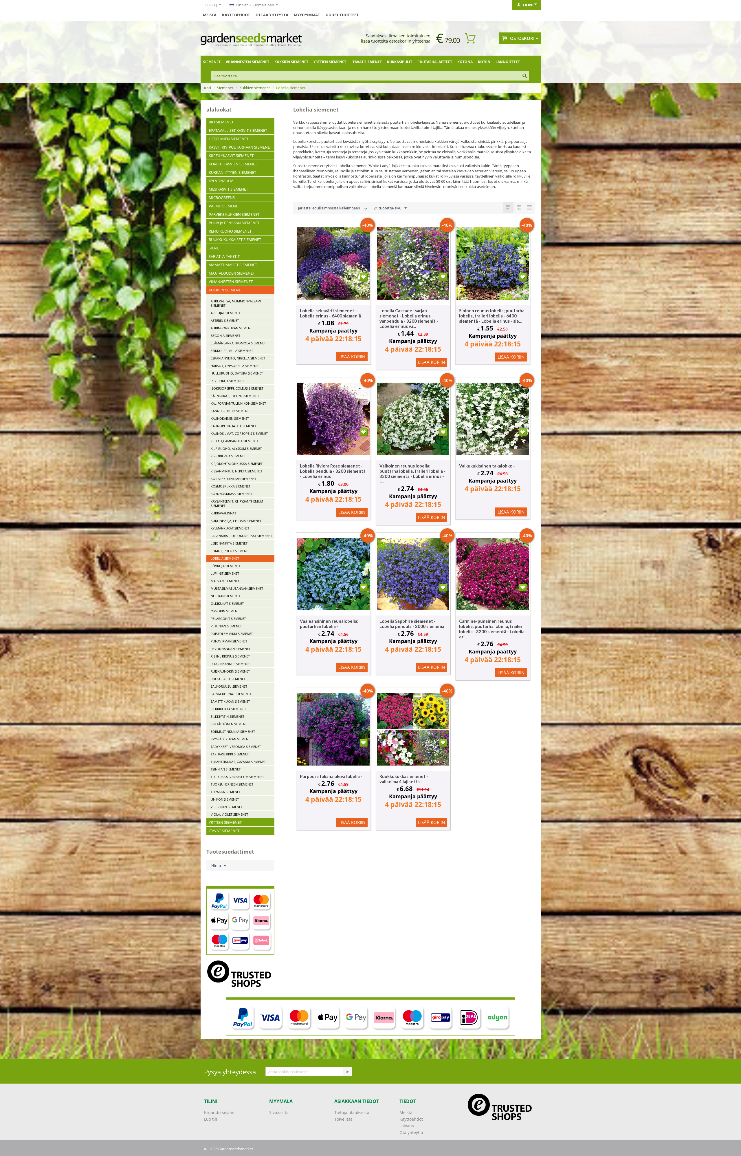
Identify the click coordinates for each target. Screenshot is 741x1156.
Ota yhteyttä (411, 1132)
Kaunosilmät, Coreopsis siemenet (239, 433)
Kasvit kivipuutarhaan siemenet (240, 147)
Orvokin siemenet (226, 611)
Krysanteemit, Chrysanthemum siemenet (237, 503)
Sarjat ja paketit (224, 256)
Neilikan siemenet (225, 596)
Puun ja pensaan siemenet (234, 222)
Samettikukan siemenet (230, 701)
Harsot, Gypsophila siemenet (235, 366)
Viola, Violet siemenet (229, 814)
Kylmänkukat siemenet (230, 528)
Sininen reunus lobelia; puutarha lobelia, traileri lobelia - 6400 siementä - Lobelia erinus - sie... (491, 316)
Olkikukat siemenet (227, 603)
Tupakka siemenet (226, 792)
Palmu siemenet (224, 206)
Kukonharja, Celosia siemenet (236, 520)
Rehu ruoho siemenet (230, 231)
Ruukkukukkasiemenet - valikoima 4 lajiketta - (403, 779)
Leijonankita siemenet (229, 543)
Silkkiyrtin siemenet (227, 716)
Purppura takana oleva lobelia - (331, 776)
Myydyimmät (307, 14)
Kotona (465, 61)
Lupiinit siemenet (225, 573)
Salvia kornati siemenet (231, 694)
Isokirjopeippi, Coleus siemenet (237, 388)
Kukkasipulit (399, 61)
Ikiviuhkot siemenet (227, 381)
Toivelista (343, 1119)
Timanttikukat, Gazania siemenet (238, 761)
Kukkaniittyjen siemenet (232, 172)
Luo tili (210, 1119)
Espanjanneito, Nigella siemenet (238, 358)
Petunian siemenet (226, 626)
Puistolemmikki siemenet (232, 633)
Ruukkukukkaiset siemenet (235, 239)
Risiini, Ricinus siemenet (230, 656)
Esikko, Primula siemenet (232, 350)
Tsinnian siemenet (226, 769)
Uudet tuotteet (342, 14)
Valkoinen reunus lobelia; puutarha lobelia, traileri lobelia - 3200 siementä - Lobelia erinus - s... (412, 473)
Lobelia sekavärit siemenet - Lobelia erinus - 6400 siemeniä (330, 313)
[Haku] (525, 76)
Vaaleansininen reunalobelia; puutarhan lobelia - (329, 623)
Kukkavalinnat (223, 513)
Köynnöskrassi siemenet (231, 494)
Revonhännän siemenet (230, 649)
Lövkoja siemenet (225, 566)
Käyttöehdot (236, 14)
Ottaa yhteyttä (272, 14)
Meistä (210, 14)
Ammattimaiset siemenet (233, 264)
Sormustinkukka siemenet (233, 731)
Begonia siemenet (225, 335)
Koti (207, 87)
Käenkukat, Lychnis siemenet (235, 396)
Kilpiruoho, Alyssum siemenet (236, 448)
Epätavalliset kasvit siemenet (238, 130)
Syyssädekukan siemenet (231, 739)
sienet (215, 248)
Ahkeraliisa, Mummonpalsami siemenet (236, 303)
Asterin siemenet (225, 320)
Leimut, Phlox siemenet (230, 551)
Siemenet (212, 61)
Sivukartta (279, 1112)
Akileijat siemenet (225, 313)
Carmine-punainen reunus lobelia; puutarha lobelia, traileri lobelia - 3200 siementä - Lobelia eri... (491, 628)
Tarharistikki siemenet (230, 754)
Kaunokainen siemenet (230, 418)
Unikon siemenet (225, 799)
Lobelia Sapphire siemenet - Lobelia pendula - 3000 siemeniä (411, 623)
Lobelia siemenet (225, 558)
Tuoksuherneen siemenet (232, 784)
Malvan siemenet (225, 581)
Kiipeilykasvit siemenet (231, 155)
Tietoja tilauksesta (351, 1112)
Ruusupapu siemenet (228, 679)
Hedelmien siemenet (228, 138)
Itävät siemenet (366, 61)
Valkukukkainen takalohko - (487, 465)
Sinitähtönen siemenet (230, 724)
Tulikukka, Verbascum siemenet (237, 777)
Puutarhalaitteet (434, 61)
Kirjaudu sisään (219, 1112)
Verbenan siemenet (227, 807)
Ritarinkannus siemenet (231, 664)
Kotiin (484, 61)
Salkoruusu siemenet (229, 686)
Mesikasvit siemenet (228, 189)
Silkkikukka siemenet (228, 709)
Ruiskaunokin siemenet (230, 671)
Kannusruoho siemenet (231, 411)
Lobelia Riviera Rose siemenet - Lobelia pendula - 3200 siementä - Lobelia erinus (333, 471)
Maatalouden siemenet (232, 273)
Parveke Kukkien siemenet (234, 214)
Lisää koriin (351, 356)
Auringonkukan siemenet (232, 328)
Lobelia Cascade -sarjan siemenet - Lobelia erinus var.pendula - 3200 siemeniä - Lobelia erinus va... (408, 318)
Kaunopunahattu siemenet (233, 426)
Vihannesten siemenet (247, 61)
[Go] (347, 1071)
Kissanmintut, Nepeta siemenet (236, 471)
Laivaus (406, 1125)
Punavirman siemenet (229, 641)
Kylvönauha (221, 180)
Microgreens (222, 197)
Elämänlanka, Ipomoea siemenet (238, 343)
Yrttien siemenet (329, 61)
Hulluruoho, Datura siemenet (237, 373)
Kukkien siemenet (291, 61)
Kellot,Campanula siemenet (234, 441)
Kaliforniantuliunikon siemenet (238, 403)
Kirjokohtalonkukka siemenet (237, 463)
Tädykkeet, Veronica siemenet (236, 746)
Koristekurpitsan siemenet (233, 478)
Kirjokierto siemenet (228, 456)
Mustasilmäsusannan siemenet (237, 588)
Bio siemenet (221, 122)
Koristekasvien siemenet (233, 164)
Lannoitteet (508, 61)
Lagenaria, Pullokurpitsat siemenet (241, 536)
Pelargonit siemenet (228, 618)
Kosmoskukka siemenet (230, 486)
